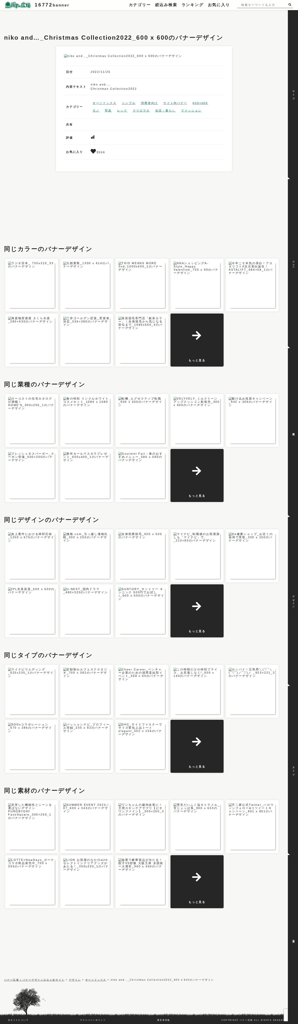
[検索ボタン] (290, 4)
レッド (122, 110)
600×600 (200, 103)
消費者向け (149, 103)
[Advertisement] (78, 19)
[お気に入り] (93, 152)
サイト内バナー (175, 103)
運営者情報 (163, 1020)
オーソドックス (105, 103)
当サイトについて (18, 1020)
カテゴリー (140, 5)
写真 (108, 110)
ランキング (193, 5)
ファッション (191, 110)
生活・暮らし (165, 110)
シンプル (128, 103)
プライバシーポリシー (93, 1020)
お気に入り (219, 5)
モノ (96, 110)
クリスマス (141, 110)
